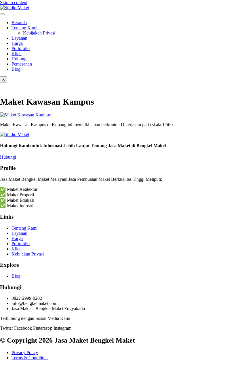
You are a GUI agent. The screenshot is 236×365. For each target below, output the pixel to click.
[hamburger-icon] (2, 14)
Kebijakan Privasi (39, 32)
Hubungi (20, 58)
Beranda (19, 22)
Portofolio (21, 48)
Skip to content (13, 2)
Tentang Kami (24, 27)
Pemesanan (22, 64)
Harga (17, 43)
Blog (16, 69)
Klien (17, 53)
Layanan (19, 38)
